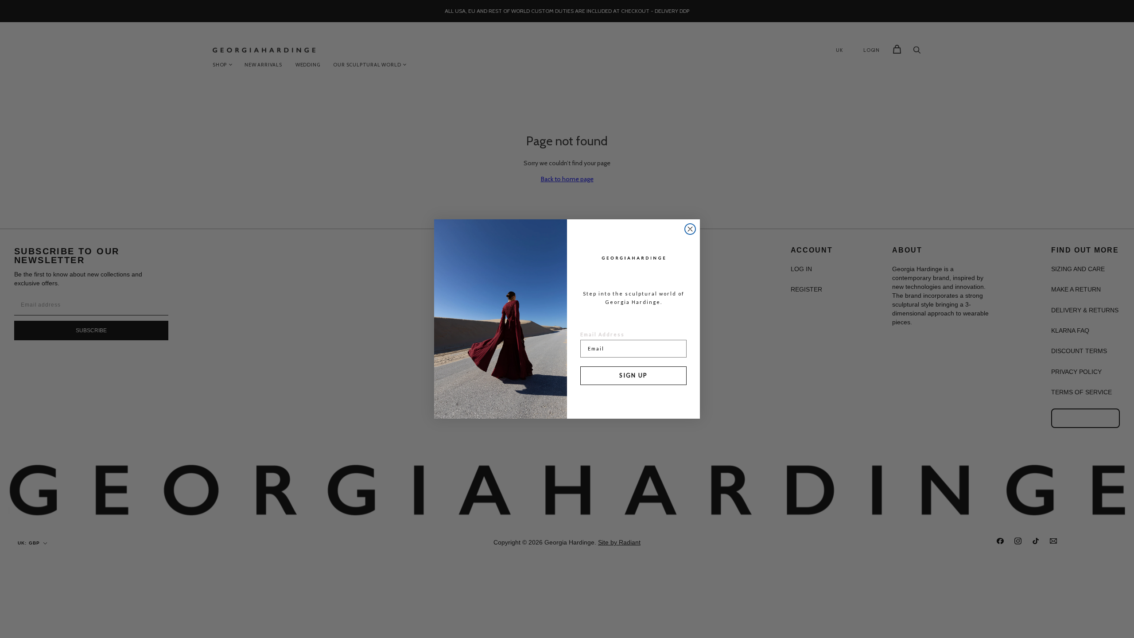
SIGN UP (633, 375)
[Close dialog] (690, 229)
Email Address (602, 334)
